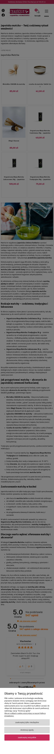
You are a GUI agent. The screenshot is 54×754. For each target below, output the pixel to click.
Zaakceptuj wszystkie (27, 737)
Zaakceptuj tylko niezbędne (27, 722)
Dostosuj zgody (27, 730)
